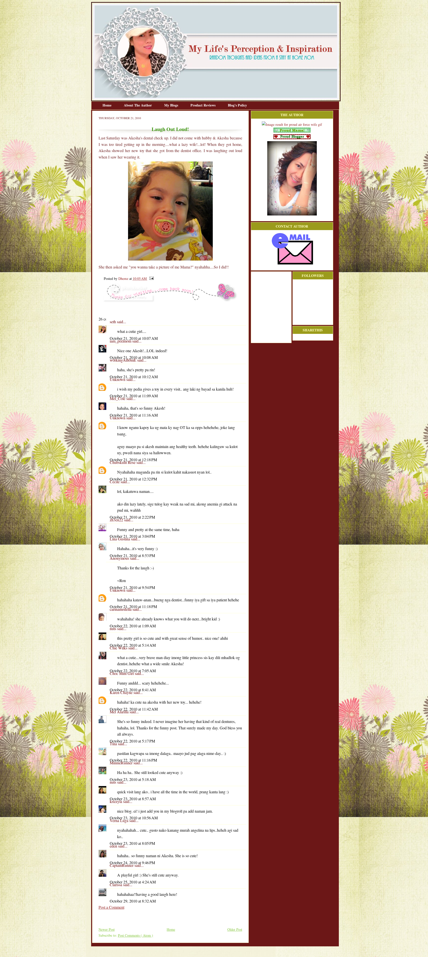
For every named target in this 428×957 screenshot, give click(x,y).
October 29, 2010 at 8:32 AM (133, 901)
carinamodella (121, 609)
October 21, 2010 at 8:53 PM (132, 555)
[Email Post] (151, 278)
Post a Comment (111, 907)
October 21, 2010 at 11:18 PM (133, 606)
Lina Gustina (120, 538)
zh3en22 (117, 519)
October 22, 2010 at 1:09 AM (133, 625)
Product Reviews (203, 105)
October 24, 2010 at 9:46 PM (132, 862)
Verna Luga (119, 820)
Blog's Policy (237, 105)
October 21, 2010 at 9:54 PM (132, 587)
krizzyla (116, 801)
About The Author (138, 105)
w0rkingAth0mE (123, 360)
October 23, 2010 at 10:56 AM (134, 817)
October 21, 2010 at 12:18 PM (133, 459)
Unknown (118, 379)
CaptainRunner (122, 865)
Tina (114, 743)
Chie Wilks (119, 647)
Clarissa (116, 884)
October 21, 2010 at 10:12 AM (134, 376)
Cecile (115, 481)
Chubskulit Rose (123, 462)
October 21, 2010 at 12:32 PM (133, 478)
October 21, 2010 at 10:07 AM (134, 338)
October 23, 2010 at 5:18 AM (133, 779)
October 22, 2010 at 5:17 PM (132, 741)
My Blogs (171, 105)
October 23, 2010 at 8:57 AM (133, 798)
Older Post (234, 929)
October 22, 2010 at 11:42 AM (134, 709)
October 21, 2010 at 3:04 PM (132, 536)
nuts (113, 628)
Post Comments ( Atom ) (135, 935)
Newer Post (107, 929)
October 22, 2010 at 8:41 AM (133, 689)
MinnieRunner (122, 762)
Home (107, 105)
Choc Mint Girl (122, 673)
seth (113, 321)
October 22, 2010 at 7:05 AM (133, 670)
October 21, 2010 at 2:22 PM (132, 517)
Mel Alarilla (120, 711)
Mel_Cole (118, 398)
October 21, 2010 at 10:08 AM (134, 357)
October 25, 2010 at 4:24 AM (133, 881)
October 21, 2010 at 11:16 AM (134, 415)
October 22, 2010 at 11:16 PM (133, 760)
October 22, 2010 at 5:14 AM (133, 645)
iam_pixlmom (121, 341)
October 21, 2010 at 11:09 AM (134, 395)
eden (114, 846)
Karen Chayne (122, 692)
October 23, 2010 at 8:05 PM (132, 843)
